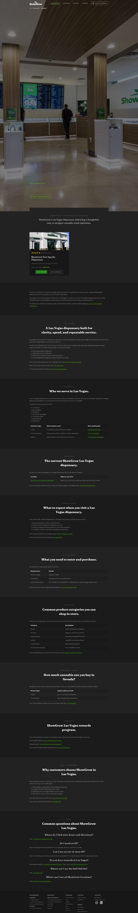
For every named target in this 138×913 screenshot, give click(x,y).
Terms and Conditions (82, 911)
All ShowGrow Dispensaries (42, 881)
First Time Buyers (93, 433)
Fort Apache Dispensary (96, 437)
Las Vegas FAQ (59, 365)
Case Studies (50, 904)
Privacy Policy (80, 907)
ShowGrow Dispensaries (58, 369)
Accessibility (80, 899)
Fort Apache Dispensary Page (42, 839)
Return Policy (80, 909)
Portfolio (68, 901)
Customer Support (81, 897)
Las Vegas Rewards (94, 430)
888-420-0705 (98, 897)
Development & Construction (55, 899)
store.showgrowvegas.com (78, 864)
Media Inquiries (69, 904)
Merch (67, 910)
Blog (67, 906)
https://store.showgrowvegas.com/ (50, 744)
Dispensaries (36, 8)
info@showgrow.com (100, 899)
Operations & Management (54, 901)
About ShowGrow (70, 897)
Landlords (49, 908)
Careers (67, 908)
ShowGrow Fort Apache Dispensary (42, 480)
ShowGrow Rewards (63, 747)
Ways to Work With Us (53, 897)
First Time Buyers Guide (41, 196)
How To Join (50, 906)
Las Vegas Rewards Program (52, 740)
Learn (67, 899)
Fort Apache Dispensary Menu (72, 653)
